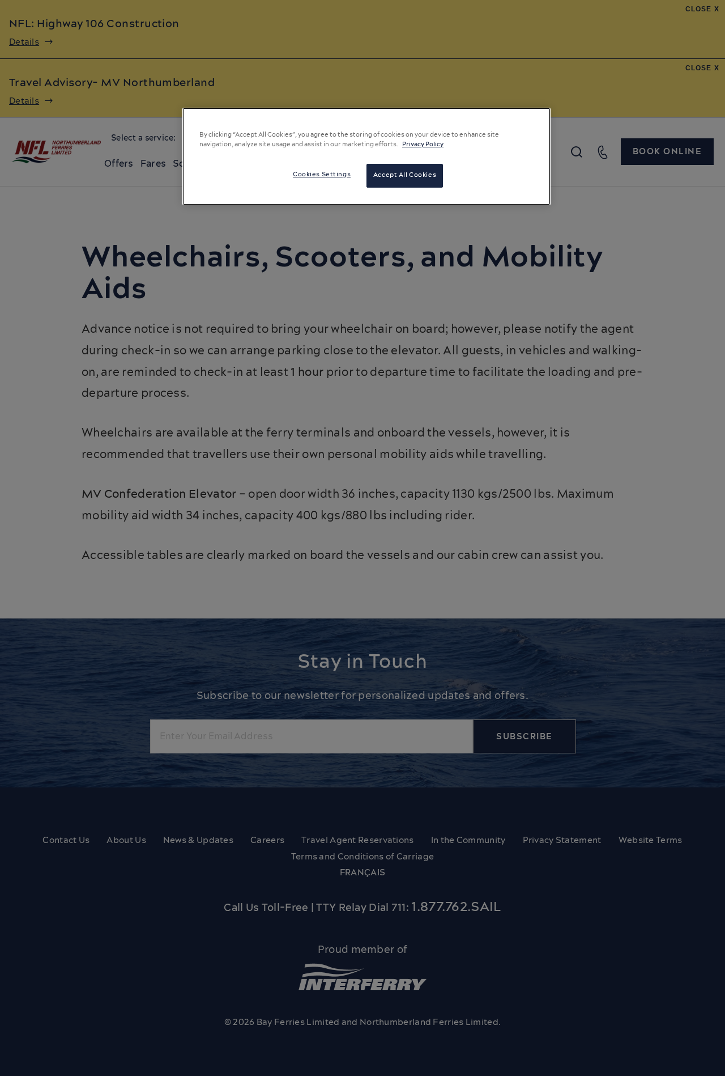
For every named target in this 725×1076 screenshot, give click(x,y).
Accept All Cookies (404, 175)
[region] (366, 156)
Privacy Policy (422, 144)
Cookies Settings (322, 174)
